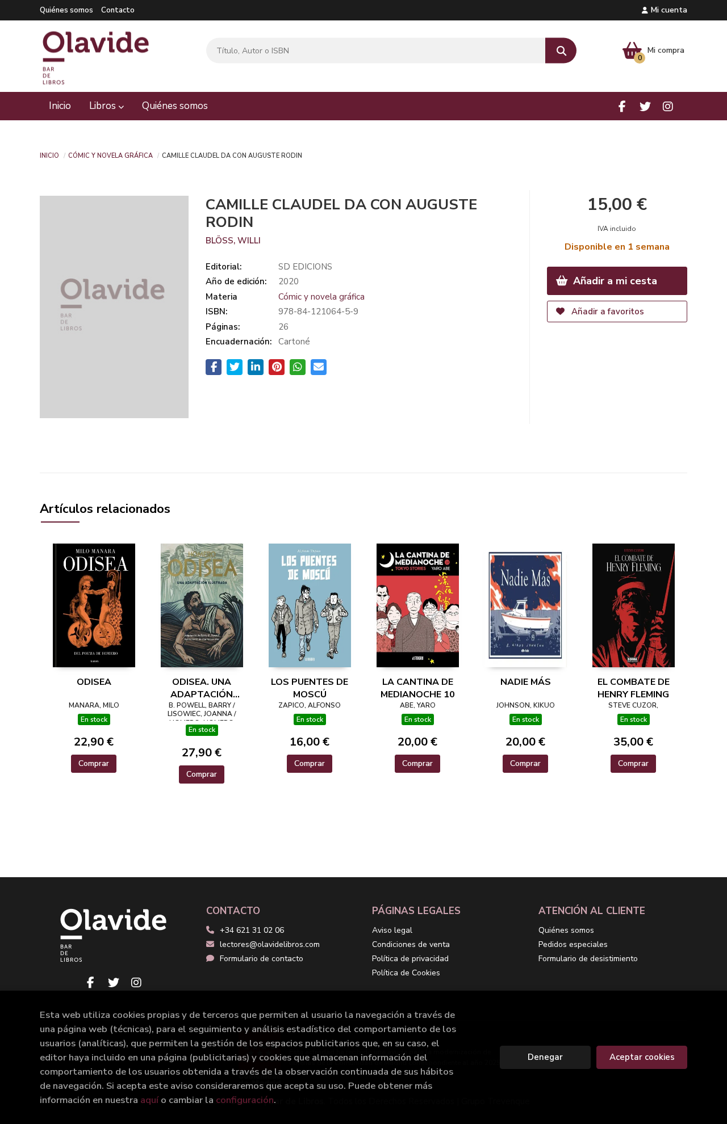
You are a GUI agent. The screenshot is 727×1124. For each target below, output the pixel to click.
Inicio (49, 155)
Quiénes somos (66, 10)
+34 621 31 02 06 (252, 930)
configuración (245, 1099)
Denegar (545, 1057)
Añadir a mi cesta (613, 281)
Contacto (118, 10)
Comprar (93, 763)
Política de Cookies (406, 972)
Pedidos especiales (573, 944)
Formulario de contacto (261, 958)
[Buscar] (560, 51)
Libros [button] (103, 105)
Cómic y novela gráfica (110, 155)
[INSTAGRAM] (667, 106)
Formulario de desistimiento (588, 958)
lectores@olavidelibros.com (270, 944)
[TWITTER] (645, 106)
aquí (149, 1099)
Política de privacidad (410, 958)
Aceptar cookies (642, 1057)
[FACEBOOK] (622, 106)
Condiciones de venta (411, 944)
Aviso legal (392, 930)
